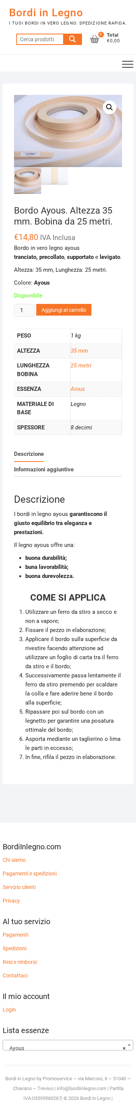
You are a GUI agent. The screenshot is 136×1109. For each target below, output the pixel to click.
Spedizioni (14, 948)
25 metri (81, 365)
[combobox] (68, 1045)
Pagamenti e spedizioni (30, 873)
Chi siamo (14, 860)
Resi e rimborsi (20, 962)
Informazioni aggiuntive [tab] (44, 469)
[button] (109, 107)
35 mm (79, 350)
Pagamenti (15, 935)
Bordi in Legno (46, 12)
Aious (78, 389)
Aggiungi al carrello (64, 310)
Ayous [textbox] (65, 1048)
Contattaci (15, 976)
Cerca (72, 39)
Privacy (11, 901)
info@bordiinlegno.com (82, 1088)
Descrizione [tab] (29, 454)
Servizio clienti (19, 887)
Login (9, 1010)
